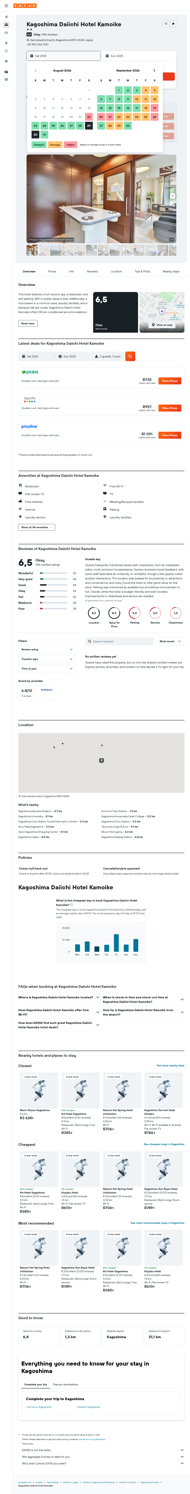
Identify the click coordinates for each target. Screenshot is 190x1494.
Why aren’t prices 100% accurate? (44, 1463)
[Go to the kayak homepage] (25, 6)
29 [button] (89, 126)
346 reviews (50, 34)
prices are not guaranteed (92, 1439)
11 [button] (53, 108)
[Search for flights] (6, 17)
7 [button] (80, 99)
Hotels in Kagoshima (88, 1407)
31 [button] (44, 134)
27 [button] (71, 126)
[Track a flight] (6, 51)
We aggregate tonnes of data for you (46, 1457)
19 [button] (62, 117)
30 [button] (35, 134)
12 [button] (62, 108)
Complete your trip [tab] (35, 1384)
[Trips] (6, 61)
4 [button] (53, 99)
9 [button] (35, 108)
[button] (6, 6)
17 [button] (44, 117)
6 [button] (71, 99)
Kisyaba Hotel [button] (69, 1192)
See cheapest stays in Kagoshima (164, 1144)
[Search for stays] (6, 24)
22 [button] (89, 117)
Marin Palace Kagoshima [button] (35, 1110)
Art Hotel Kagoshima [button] (73, 1114)
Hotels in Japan (70, 1482)
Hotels (39, 1482)
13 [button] (71, 108)
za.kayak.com (24, 1482)
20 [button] (71, 117)
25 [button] (53, 126)
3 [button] (44, 99)
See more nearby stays (170, 1065)
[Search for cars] (6, 32)
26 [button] (62, 126)
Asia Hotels (52, 1482)
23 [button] (35, 126)
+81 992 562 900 (37, 44)
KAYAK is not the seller (36, 1450)
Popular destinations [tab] (65, 1384)
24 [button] (44, 126)
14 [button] (80, 108)
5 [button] (62, 99)
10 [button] (44, 108)
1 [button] (88, 90)
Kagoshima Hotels (150, 1482)
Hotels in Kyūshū (127, 1482)
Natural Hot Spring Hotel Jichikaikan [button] (118, 1112)
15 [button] (89, 108)
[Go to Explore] (6, 43)
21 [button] (80, 117)
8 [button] (89, 99)
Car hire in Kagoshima (39, 1407)
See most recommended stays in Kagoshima (157, 1223)
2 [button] (35, 99)
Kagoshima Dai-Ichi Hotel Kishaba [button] (159, 1112)
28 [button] (80, 126)
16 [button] (35, 117)
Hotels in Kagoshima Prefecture (99, 1482)
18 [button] (53, 117)
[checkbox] (36, 693)
